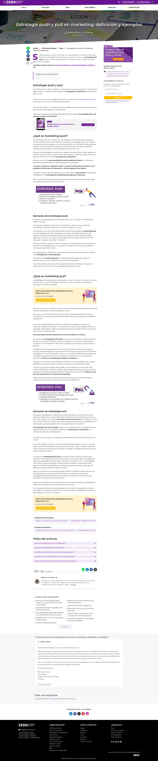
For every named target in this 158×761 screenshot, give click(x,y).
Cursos (82, 735)
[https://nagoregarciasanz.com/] (56, 577)
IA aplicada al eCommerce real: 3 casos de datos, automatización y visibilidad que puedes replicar (118, 74)
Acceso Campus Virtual (56, 741)
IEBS (36, 48)
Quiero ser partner (116, 737)
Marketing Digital (79, 17)
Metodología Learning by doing (58, 732)
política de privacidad (111, 102)
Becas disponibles (116, 735)
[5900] (27, 63)
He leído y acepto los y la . (118, 101)
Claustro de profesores (55, 730)
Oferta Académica (128, 2)
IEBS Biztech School (55, 728)
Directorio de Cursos (86, 741)
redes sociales (62, 308)
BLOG (24, 7)
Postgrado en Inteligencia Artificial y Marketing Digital (91, 521)
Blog (61, 48)
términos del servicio (122, 100)
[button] (65, 543)
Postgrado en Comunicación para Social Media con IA (55, 530)
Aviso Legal (111, 752)
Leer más (73, 584)
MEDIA (67, 7)
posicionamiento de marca (86, 99)
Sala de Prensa (53, 735)
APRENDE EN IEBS (134, 7)
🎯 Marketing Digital (49, 48)
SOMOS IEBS (111, 7)
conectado (52, 699)
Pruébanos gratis (144, 2)
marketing (72, 308)
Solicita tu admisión (116, 732)
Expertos (82, 732)
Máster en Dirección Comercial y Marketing (52, 521)
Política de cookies (121, 752)
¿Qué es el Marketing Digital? (46, 623)
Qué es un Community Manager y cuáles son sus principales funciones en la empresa (49, 603)
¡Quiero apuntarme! (45, 300)
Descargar (87, 124)
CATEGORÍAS (45, 7)
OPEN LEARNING (90, 7)
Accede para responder (44, 684)
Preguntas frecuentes (55, 737)
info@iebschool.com (27, 729)
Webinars (83, 739)
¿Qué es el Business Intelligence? (80, 605)
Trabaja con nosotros (55, 743)
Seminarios (83, 737)
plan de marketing (62, 124)
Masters (82, 728)
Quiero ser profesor (54, 746)
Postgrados (83, 730)
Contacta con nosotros (117, 730)
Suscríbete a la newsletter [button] (57, 750)
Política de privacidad (133, 752)
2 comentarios (47, 571)
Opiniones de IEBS (54, 739)
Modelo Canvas (53, 126)
